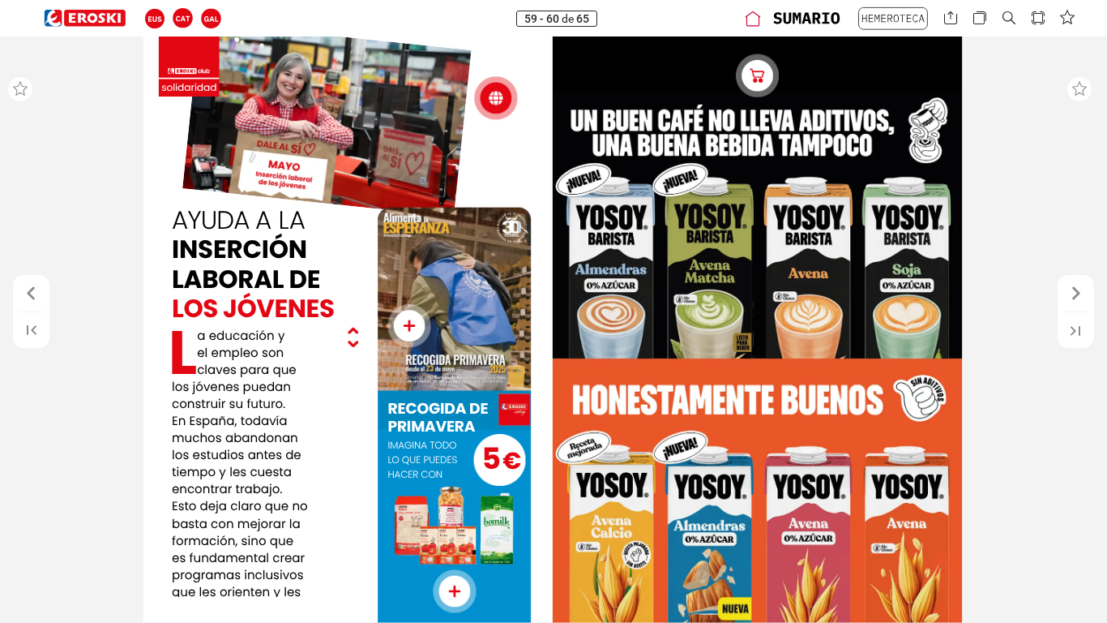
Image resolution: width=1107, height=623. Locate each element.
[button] (155, 18)
